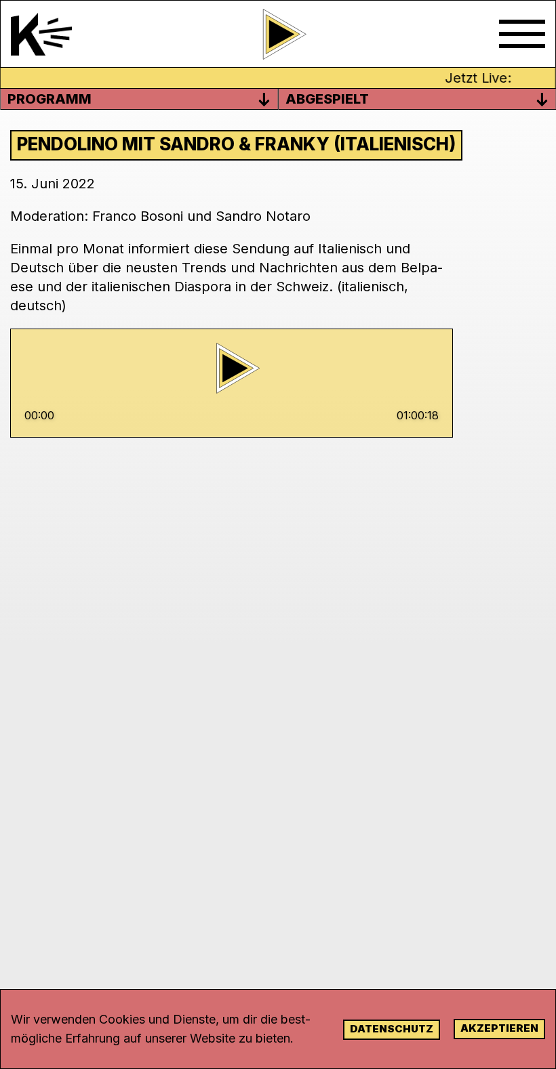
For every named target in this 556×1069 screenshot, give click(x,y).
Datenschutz (391, 1028)
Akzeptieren (499, 1028)
